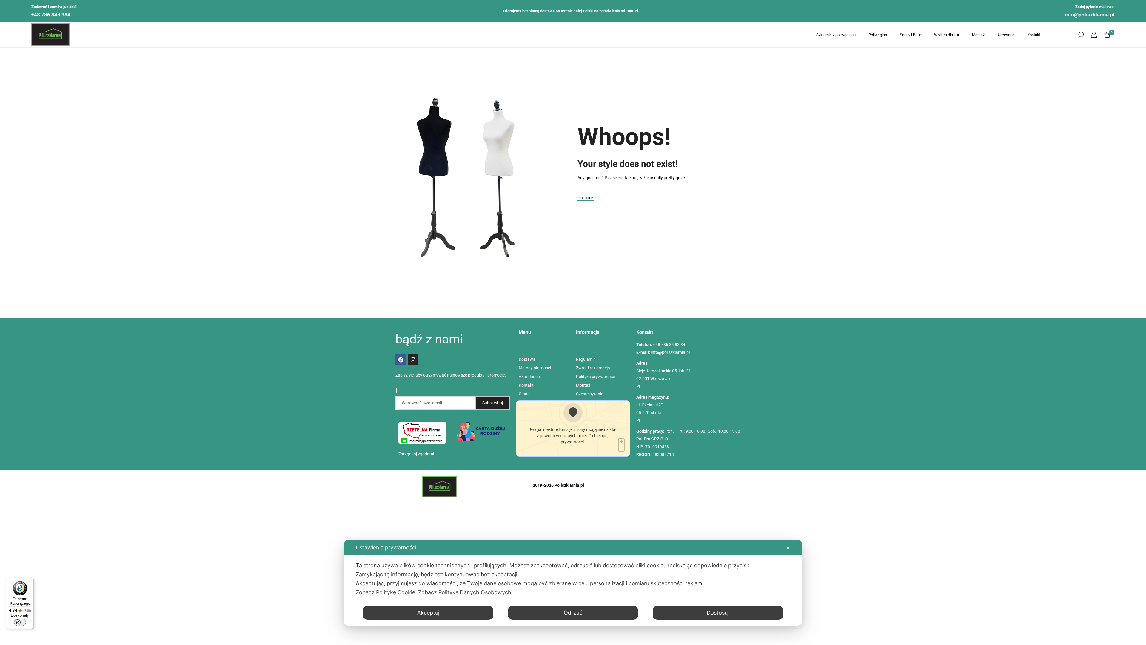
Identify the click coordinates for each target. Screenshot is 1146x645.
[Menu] (30, 581)
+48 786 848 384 (50, 15)
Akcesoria (1005, 35)
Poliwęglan (877, 35)
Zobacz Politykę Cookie (385, 592)
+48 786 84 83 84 (669, 344)
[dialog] (573, 583)
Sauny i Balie (910, 35)
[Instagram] (413, 359)
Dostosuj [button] (718, 612)
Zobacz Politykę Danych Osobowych (464, 592)
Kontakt (1033, 35)
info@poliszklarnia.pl (1090, 15)
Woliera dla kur (946, 35)
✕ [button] (788, 548)
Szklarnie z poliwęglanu (836, 35)
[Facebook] (400, 359)
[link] (1094, 35)
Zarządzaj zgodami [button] (416, 454)
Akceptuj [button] (428, 612)
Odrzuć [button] (573, 612)
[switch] (20, 622)
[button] (1080, 35)
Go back (585, 197)
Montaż (978, 35)
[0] (1107, 35)
